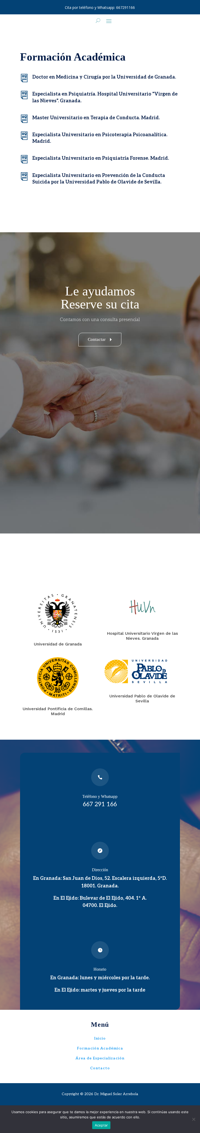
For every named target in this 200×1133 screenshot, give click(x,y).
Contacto (100, 1068)
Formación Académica (100, 1048)
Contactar (101, 339)
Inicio (100, 1038)
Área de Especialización (100, 1058)
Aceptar (101, 1125)
